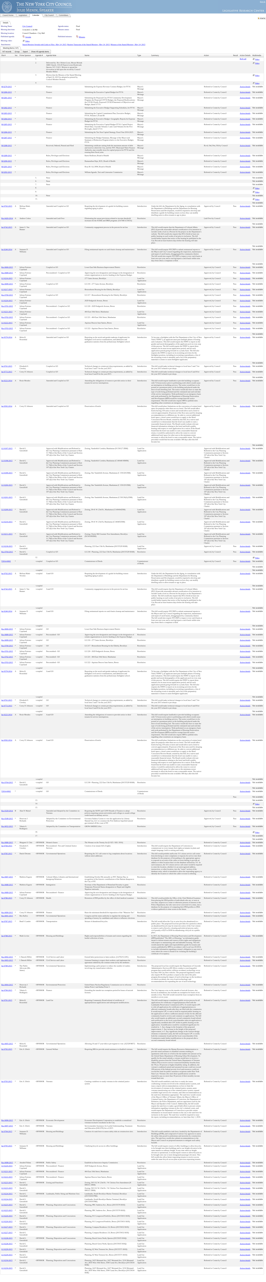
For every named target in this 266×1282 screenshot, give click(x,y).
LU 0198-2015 (6, 461)
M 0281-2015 (6, 98)
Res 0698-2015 (7, 1163)
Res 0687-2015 (7, 877)
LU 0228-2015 (6, 1238)
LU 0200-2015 (6, 485)
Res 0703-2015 (7, 328)
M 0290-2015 (6, 161)
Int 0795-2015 (6, 1146)
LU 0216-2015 (6, 278)
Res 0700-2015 (7, 295)
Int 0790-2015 (6, 990)
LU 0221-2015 (6, 312)
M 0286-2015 (6, 132)
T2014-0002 (6, 561)
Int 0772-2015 (6, 372)
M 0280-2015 (6, 92)
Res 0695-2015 (7, 1044)
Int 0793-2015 (6, 1081)
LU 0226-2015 (6, 1216)
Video (27, 41)
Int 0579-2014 (6, 337)
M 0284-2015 (6, 119)
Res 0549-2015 (7, 819)
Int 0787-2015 (6, 921)
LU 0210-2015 (6, 522)
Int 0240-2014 (6, 249)
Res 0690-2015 (7, 912)
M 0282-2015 (6, 108)
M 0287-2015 (6, 138)
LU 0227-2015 (6, 1227)
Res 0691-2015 (7, 916)
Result (235, 55)
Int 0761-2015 (6, 366)
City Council (27, 26)
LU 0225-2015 (6, 1205)
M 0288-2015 (6, 145)
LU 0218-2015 (6, 546)
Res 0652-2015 (7, 826)
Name (87, 55)
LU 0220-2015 (6, 301)
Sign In (262, 2)
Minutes (82, 37)
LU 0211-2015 (6, 534)
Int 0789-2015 (6, 966)
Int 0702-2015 (6, 206)
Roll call (243, 59)
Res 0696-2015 (7, 1120)
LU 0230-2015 (6, 1260)
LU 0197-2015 (6, 448)
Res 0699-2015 (7, 284)
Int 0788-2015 (6, 936)
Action (206, 55)
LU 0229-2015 (6, 1249)
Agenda (28, 37)
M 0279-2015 (6, 87)
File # (3, 55)
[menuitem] (6, 51)
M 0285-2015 (6, 124)
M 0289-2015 (6, 156)
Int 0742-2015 (6, 227)
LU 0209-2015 (6, 510)
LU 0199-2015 (6, 473)
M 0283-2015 (6, 113)
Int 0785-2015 (6, 854)
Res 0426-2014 (7, 218)
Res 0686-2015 (7, 842)
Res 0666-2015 (7, 267)
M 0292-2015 (6, 172)
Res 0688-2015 (7, 885)
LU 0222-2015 (6, 323)
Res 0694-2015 (7, 985)
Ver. (16, 55)
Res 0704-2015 (7, 552)
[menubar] (25, 51)
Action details (245, 87)
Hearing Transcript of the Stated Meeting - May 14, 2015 (88, 44)
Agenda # (39, 55)
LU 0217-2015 (6, 289)
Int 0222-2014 (6, 381)
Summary (155, 55)
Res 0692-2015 (7, 957)
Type (139, 55)
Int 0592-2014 (6, 406)
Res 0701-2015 (7, 306)
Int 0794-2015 (6, 1131)
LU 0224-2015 (6, 1194)
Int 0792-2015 (6, 1049)
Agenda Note (51, 55)
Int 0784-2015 (6, 846)
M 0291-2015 (6, 167)
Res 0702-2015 (7, 317)
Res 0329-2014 (7, 811)
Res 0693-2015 (7, 960)
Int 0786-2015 (6, 898)
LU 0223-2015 (6, 1183)
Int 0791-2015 (6, 1000)
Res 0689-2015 (7, 273)
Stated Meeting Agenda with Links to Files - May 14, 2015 (44, 44)
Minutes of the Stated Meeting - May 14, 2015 (128, 44)
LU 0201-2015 (6, 497)
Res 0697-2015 (7, 1126)
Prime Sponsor (25, 55)
